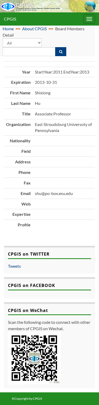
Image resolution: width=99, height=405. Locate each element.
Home (8, 28)
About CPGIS (34, 28)
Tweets (14, 266)
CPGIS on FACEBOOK (31, 285)
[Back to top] (87, 393)
